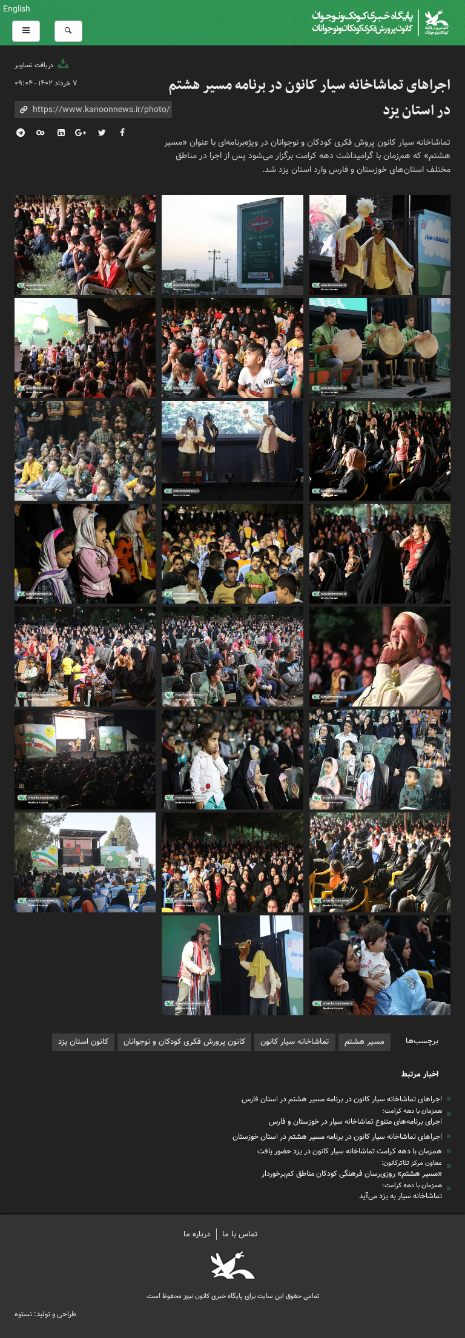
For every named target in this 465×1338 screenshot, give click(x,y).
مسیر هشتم (364, 1041)
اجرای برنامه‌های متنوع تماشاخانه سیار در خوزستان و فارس (355, 1121)
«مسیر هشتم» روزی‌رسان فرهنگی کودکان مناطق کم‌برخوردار (352, 1173)
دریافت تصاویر (35, 65)
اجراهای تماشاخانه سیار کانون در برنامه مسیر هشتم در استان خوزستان (337, 1136)
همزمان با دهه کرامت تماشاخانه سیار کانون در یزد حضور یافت (349, 1151)
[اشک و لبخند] (232, 655)
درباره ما (196, 1234)
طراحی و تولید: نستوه (45, 1314)
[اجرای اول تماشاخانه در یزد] (379, 860)
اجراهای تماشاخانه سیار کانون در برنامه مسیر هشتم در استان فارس (342, 1099)
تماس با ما (240, 1234)
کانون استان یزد (83, 1041)
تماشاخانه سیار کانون (294, 1041)
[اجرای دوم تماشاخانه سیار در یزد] (85, 860)
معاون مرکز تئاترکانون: (411, 1163)
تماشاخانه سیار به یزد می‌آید (400, 1196)
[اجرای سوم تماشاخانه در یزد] (232, 758)
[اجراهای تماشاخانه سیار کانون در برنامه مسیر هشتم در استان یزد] (379, 243)
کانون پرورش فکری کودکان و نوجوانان (306, 22)
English (16, 9)
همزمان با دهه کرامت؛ (412, 1111)
